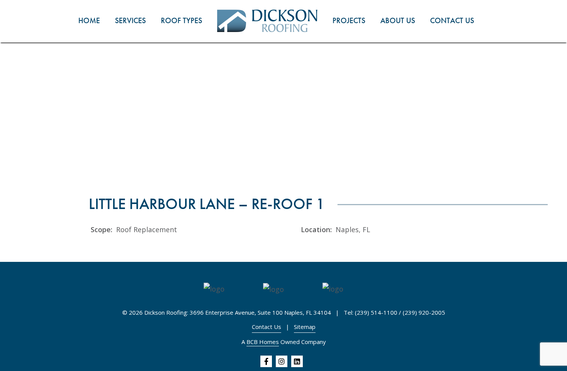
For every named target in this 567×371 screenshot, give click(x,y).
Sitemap (305, 327)
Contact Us (266, 327)
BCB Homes (262, 342)
